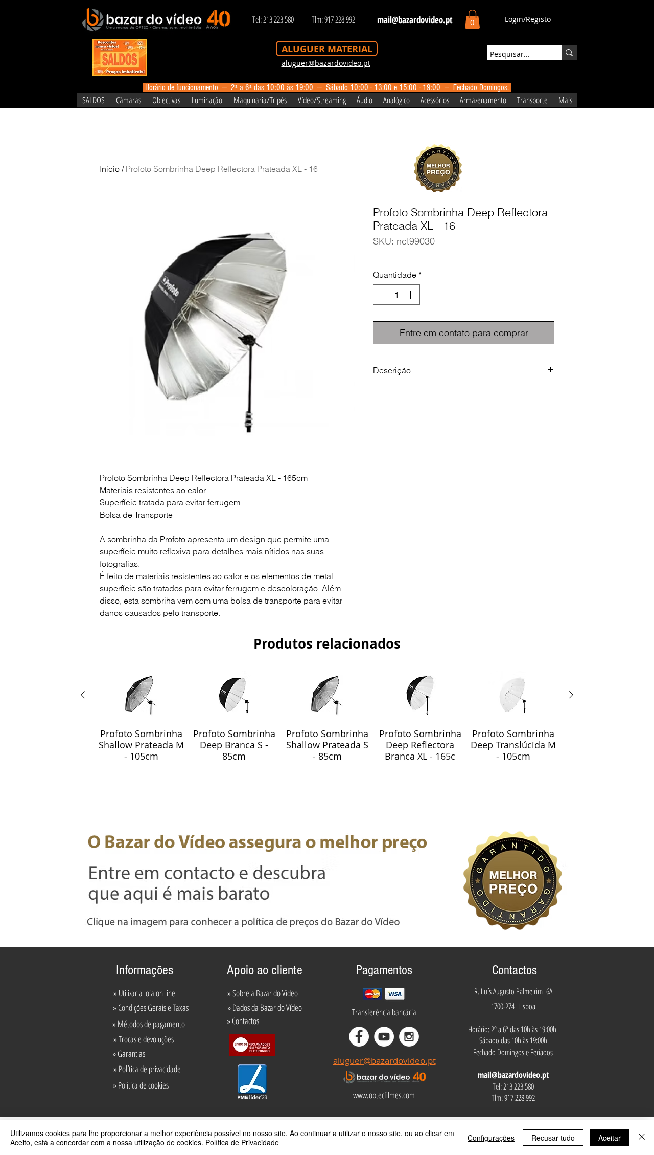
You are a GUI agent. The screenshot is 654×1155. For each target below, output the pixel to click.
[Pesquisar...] (569, 52)
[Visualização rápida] (141, 695)
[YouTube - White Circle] (384, 1037)
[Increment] (411, 294)
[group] (327, 716)
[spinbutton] (396, 294)
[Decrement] (382, 294)
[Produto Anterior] (83, 694)
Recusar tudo (553, 1137)
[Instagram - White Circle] (409, 1037)
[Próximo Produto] (571, 694)
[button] (472, 19)
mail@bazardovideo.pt (513, 1074)
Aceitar (609, 1137)
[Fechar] (642, 1137)
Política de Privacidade (242, 1142)
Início (110, 169)
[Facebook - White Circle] (359, 1037)
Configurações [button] (491, 1137)
